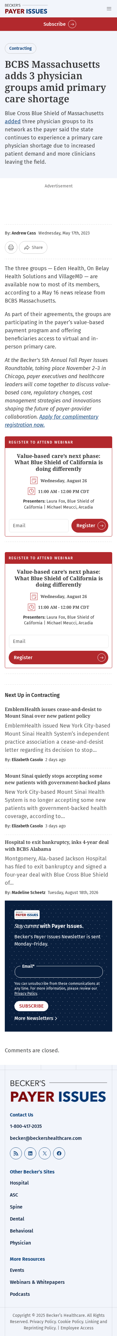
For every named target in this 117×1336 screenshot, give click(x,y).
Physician (20, 1243)
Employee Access (77, 1328)
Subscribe (55, 24)
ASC (14, 1195)
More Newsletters (33, 1018)
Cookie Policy (70, 1321)
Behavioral (21, 1231)
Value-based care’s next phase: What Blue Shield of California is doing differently (58, 462)
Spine (16, 1207)
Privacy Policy (25, 993)
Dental (17, 1219)
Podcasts (20, 1294)
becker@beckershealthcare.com (46, 1138)
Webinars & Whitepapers (37, 1282)
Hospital (19, 1183)
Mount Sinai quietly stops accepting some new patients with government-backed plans (57, 779)
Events (17, 1270)
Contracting (20, 48)
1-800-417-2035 (26, 1126)
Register (85, 525)
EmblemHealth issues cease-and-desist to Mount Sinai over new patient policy (53, 712)
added (13, 121)
